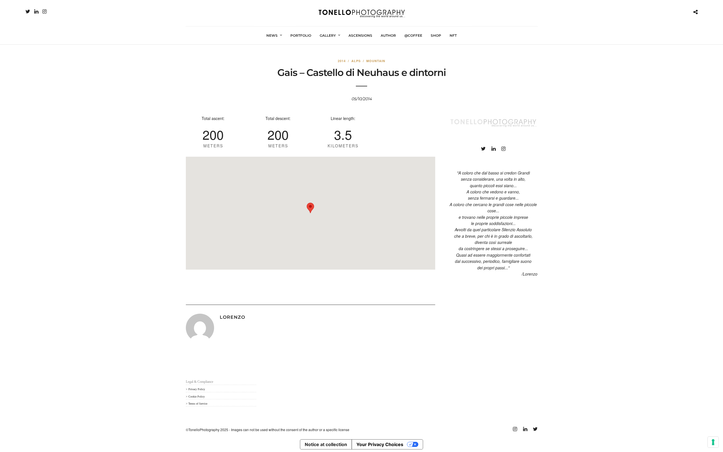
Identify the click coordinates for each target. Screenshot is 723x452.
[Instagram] (44, 11)
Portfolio (300, 35)
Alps (356, 61)
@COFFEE (413, 35)
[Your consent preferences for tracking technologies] (713, 442)
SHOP (436, 35)
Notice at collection (326, 444)
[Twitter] (27, 11)
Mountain (375, 61)
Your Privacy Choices (379, 444)
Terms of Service (197, 403)
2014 (342, 61)
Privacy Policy (196, 389)
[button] (310, 208)
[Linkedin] (36, 11)
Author (388, 35)
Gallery (328, 35)
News (272, 35)
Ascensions (360, 35)
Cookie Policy (196, 396)
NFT (453, 35)
